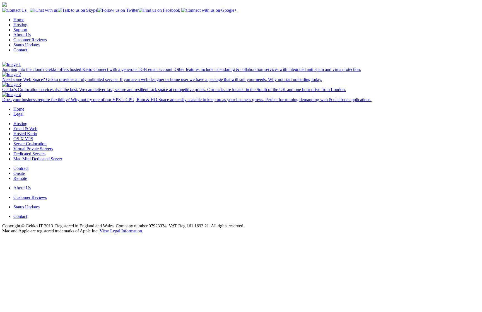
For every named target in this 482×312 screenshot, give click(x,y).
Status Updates (26, 44)
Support (20, 29)
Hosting (20, 24)
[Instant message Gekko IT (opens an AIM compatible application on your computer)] (44, 10)
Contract (20, 168)
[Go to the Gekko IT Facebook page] (159, 10)
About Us (22, 34)
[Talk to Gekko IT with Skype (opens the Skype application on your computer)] (77, 10)
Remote (20, 178)
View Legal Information (121, 230)
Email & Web (25, 128)
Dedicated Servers (29, 153)
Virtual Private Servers (33, 148)
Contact (20, 49)
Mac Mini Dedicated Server (37, 158)
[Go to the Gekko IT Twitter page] (118, 10)
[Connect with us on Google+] (208, 10)
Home (18, 19)
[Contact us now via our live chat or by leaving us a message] (15, 10)
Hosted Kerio (25, 133)
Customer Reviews (30, 39)
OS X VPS (23, 138)
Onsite (19, 173)
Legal (18, 114)
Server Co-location (30, 143)
